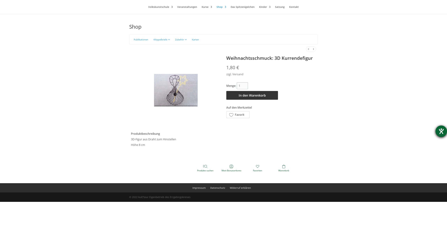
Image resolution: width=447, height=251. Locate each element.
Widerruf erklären (240, 187)
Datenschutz (217, 187)
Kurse (205, 7)
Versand (237, 74)
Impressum (199, 187)
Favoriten (257, 170)
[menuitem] (308, 49)
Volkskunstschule (158, 7)
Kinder (263, 7)
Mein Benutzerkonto (231, 170)
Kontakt (294, 7)
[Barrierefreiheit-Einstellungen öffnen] (441, 131)
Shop (220, 7)
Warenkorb (283, 170)
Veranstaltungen (187, 7)
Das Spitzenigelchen (243, 7)
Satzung (280, 7)
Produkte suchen (205, 170)
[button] (238, 114)
